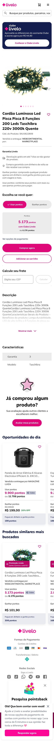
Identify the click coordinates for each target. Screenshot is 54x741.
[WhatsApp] (23, 677)
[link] (9, 4)
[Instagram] (9, 677)
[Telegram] (30, 677)
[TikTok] (16, 677)
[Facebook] (45, 677)
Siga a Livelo (27, 672)
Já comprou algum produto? (27, 401)
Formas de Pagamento (27, 639)
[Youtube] (37, 677)
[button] (39, 4)
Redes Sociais (27, 668)
